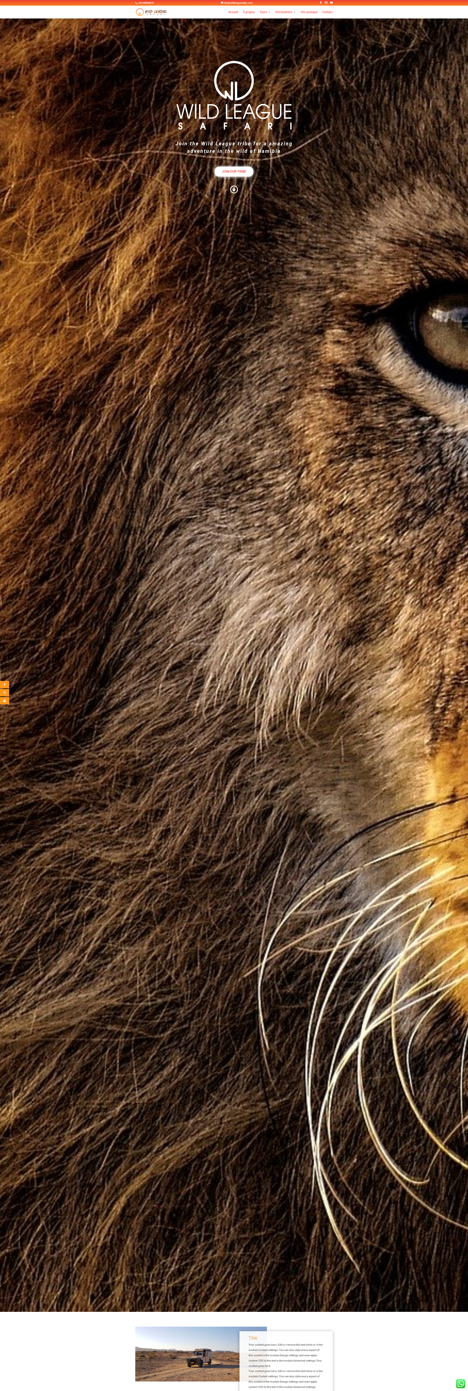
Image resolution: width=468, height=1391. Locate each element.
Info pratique (309, 12)
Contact (327, 12)
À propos (249, 12)
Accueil (233, 12)
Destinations (283, 12)
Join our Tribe (234, 171)
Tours (263, 12)
